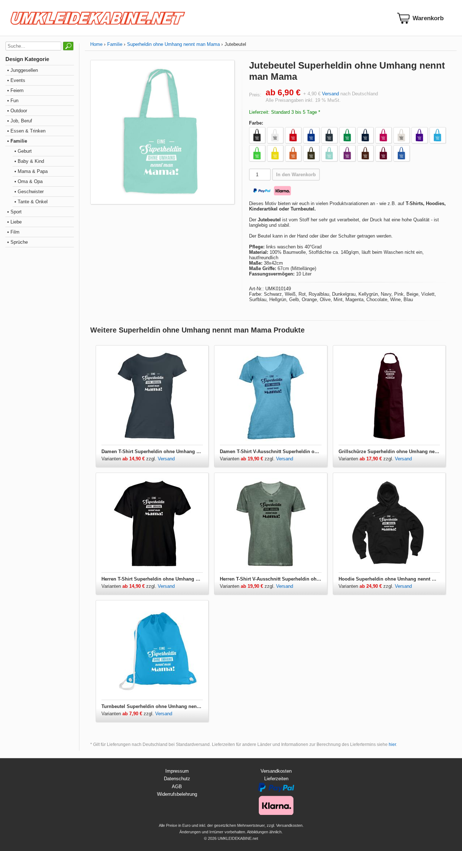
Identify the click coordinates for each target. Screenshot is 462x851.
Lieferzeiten (276, 778)
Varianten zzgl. (129, 458)
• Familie (17, 141)
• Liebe (14, 222)
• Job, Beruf (19, 120)
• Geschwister (29, 191)
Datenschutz (177, 778)
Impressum (177, 771)
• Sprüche (17, 242)
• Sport (14, 211)
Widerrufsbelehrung (177, 794)
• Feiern (15, 90)
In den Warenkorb (296, 174)
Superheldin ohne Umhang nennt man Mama (173, 44)
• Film (13, 232)
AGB (177, 786)
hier (392, 744)
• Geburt (23, 151)
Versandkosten (276, 771)
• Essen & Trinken (26, 131)
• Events (16, 80)
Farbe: (256, 123)
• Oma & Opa (28, 181)
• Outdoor (17, 110)
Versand (330, 93)
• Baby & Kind (29, 161)
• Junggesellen (22, 70)
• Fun (12, 100)
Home (96, 44)
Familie (114, 44)
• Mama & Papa (31, 171)
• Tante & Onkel (31, 201)
